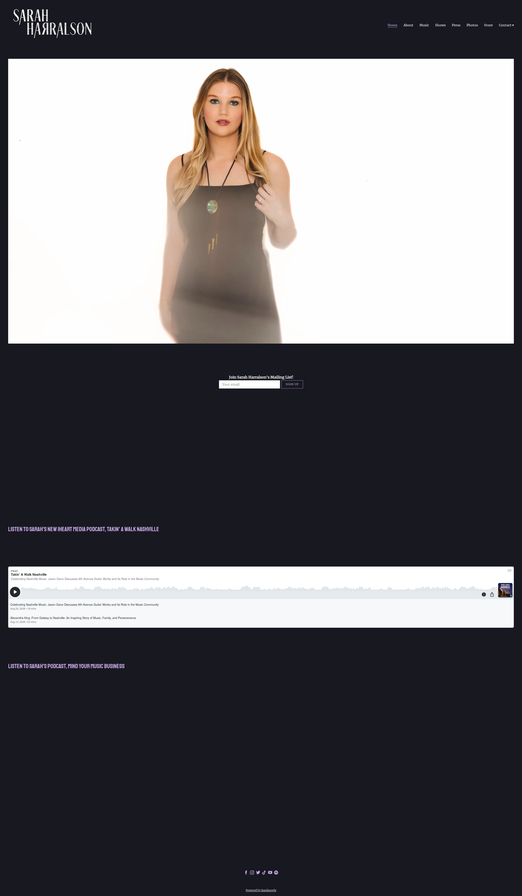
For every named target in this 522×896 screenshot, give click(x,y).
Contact (505, 25)
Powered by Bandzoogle (261, 890)
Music (424, 25)
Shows (440, 25)
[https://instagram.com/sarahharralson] (252, 873)
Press (456, 25)
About (408, 25)
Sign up (292, 384)
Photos (472, 25)
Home (392, 25)
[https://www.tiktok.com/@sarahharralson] (264, 873)
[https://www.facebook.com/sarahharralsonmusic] (246, 873)
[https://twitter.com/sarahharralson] (258, 873)
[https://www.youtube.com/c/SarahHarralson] (270, 873)
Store (488, 25)
